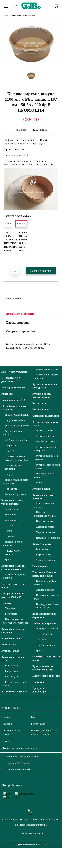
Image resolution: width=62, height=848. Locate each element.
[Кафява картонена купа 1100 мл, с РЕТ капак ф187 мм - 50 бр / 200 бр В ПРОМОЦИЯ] (31, 66)
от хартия (12, 488)
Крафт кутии (12, 671)
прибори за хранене (16, 440)
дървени (11, 445)
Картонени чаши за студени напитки (13, 568)
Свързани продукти (20, 331)
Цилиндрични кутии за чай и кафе (46, 606)
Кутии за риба (40, 409)
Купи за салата (10, 651)
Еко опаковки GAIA (13, 400)
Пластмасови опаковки (46, 676)
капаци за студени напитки (14, 576)
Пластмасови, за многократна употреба (15, 621)
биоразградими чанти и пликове (16, 482)
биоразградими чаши (17, 414)
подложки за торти (46, 441)
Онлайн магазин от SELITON (31, 845)
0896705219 (23, 769)
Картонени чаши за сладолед (13, 631)
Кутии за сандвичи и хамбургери (44, 386)
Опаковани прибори (47, 628)
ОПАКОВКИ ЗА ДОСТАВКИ (10, 380)
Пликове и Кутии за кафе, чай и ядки (44, 574)
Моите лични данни (32, 833)
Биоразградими (46, 645)
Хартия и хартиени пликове (43, 497)
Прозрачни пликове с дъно (47, 597)
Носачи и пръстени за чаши (14, 586)
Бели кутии (11, 665)
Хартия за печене (45, 532)
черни (10, 531)
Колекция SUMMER (13, 387)
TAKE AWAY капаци (13, 553)
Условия (7, 724)
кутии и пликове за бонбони (46, 458)
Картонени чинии (11, 638)
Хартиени (10, 608)
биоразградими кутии (17, 425)
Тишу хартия (40, 566)
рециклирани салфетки (13, 467)
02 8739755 (23, 763)
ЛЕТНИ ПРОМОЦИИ (14, 372)
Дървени (42, 639)
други (10, 474)
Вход (33, 717)
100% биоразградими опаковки (14, 408)
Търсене (7, 741)
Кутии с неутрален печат (14, 684)
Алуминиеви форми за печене (46, 376)
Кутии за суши (41, 488)
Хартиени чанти (42, 544)
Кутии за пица (40, 403)
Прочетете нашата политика (31, 824)
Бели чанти (42, 549)
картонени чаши (16, 420)
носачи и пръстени (15, 494)
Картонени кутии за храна (23, 15)
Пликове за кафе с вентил (45, 583)
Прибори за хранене (44, 623)
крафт (10, 525)
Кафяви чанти (43, 554)
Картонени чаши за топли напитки (13, 502)
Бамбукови (11, 614)
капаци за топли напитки (13, 544)
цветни (11, 536)
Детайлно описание (20, 313)
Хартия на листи (45, 527)
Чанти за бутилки (46, 560)
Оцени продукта (13, 298)
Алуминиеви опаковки (14, 691)
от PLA (11, 451)
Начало (5, 15)
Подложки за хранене (48, 537)
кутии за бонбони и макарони (46, 449)
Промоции (38, 682)
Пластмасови (45, 634)
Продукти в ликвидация (39, 690)
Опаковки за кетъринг (45, 415)
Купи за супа (9, 644)
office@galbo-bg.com (27, 756)
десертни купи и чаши (44, 475)
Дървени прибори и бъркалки (44, 616)
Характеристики (18, 322)
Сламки (6, 603)
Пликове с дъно (44, 521)
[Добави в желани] (55, 262)
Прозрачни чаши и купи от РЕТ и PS (12, 595)
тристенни (11, 520)
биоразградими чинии (12, 433)
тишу (39, 482)
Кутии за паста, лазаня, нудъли (41, 396)
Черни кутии (12, 676)
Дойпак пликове (45, 590)
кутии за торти (44, 430)
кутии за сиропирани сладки (47, 466)
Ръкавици (7, 394)
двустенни (11, 514)
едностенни (11, 509)
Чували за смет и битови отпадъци (42, 668)
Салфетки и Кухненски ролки (46, 658)
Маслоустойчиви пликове (44, 505)
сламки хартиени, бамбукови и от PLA (16, 458)
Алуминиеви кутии (47, 369)
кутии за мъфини (45, 436)
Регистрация (38, 724)
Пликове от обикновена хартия (45, 514)
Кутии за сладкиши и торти (45, 424)
